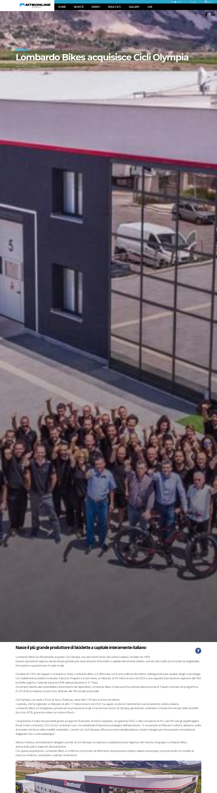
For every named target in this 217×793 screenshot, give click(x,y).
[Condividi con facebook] (198, 651)
